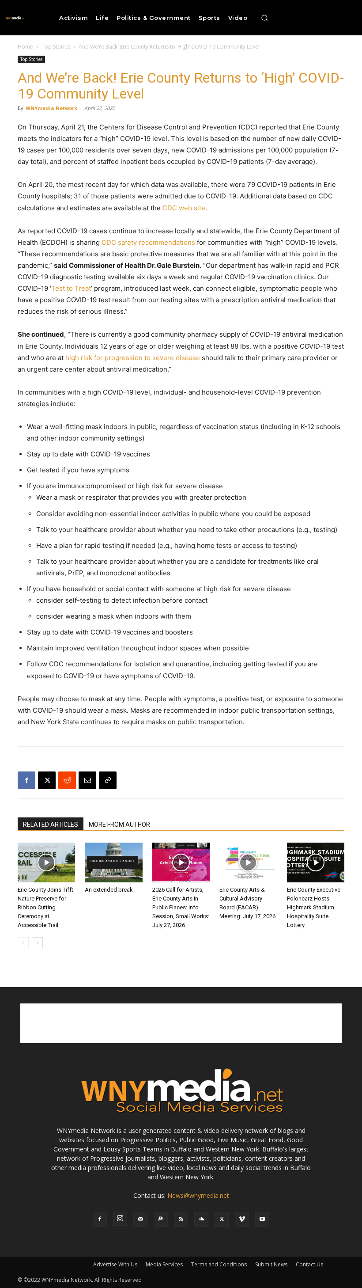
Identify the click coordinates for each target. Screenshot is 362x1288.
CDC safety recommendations (148, 242)
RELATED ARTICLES (50, 824)
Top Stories (55, 46)
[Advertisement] (181, 1023)
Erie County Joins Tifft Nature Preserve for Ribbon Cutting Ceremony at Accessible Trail (45, 907)
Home (25, 46)
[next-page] (37, 942)
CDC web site (183, 208)
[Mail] (140, 1219)
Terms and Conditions (219, 1264)
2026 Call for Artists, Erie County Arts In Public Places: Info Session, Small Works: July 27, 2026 (180, 907)
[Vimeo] (242, 1219)
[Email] (87, 780)
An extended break (109, 889)
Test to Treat (71, 288)
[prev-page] (23, 942)
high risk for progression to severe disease (132, 357)
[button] (264, 17)
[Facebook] (26, 780)
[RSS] (181, 1219)
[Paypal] (161, 1219)
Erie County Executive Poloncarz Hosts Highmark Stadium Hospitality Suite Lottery (313, 907)
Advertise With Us (115, 1264)
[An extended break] (113, 862)
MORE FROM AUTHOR (119, 824)
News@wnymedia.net (198, 1195)
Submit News (271, 1264)
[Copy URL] (108, 780)
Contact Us (309, 1264)
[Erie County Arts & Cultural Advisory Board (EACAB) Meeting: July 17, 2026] (248, 862)
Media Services (164, 1264)
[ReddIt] (67, 780)
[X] (47, 780)
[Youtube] (262, 1219)
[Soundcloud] (201, 1219)
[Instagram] (120, 1219)
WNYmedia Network (51, 108)
